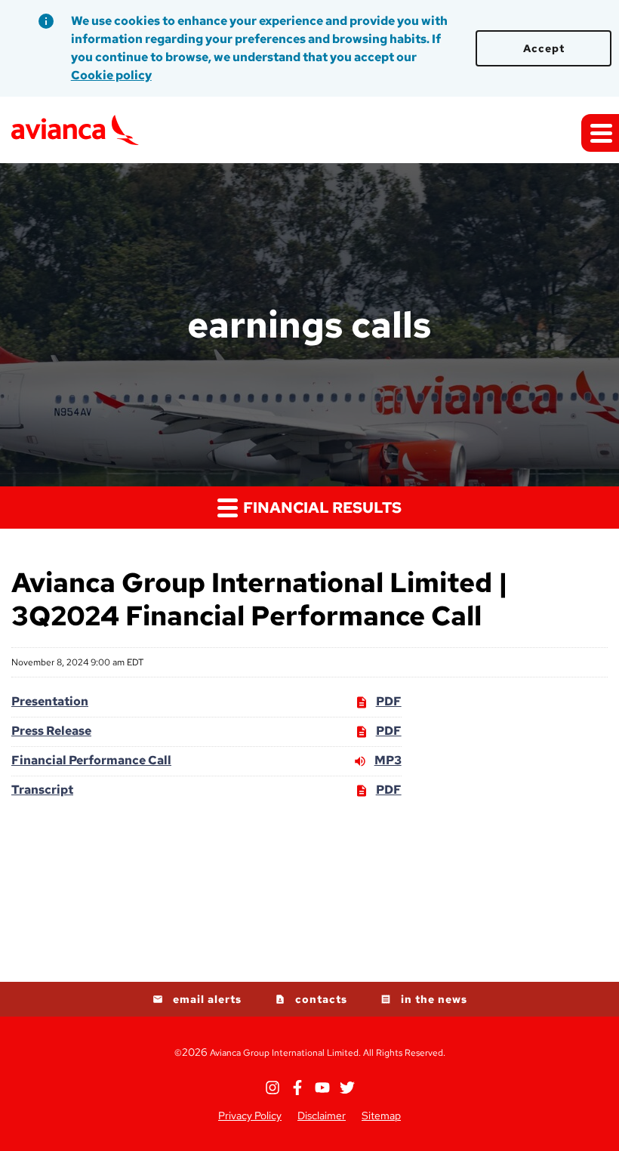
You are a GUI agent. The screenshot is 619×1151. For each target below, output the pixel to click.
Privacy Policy (250, 1115)
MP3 (388, 761)
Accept (544, 48)
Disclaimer (321, 1115)
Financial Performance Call (91, 760)
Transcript (42, 790)
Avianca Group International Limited (284, 1053)
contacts (321, 999)
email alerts (207, 999)
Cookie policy (111, 75)
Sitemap (381, 1115)
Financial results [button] (321, 507)
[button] (600, 133)
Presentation (49, 701)
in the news (434, 999)
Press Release (51, 731)
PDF (389, 702)
